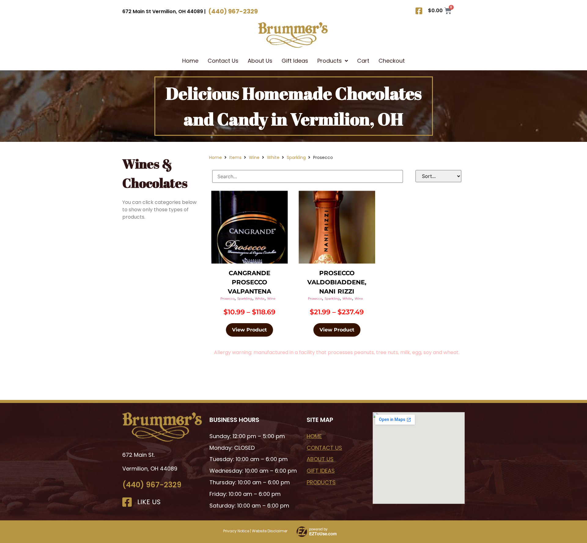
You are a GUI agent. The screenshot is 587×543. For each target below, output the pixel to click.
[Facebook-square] (418, 10)
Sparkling (296, 157)
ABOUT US (320, 459)
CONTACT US (324, 448)
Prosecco (227, 299)
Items (235, 157)
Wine (254, 157)
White (273, 157)
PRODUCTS (321, 482)
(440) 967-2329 (151, 485)
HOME (314, 436)
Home (215, 157)
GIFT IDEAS (321, 471)
